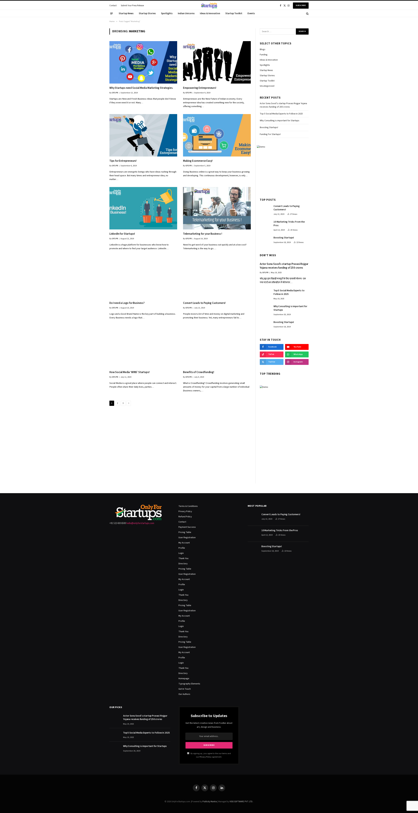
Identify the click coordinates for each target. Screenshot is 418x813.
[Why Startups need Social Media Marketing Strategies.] (143, 62)
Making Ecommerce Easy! (197, 161)
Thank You (183, 558)
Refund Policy (185, 516)
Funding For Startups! (270, 134)
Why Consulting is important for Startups (279, 120)
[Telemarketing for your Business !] (217, 208)
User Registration (187, 537)
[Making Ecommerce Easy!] (217, 135)
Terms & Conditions (188, 506)
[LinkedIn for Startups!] (143, 208)
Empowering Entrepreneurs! (199, 88)
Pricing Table (184, 532)
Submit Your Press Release (132, 5)
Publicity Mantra (209, 801)
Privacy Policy (185, 511)
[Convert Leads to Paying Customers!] (217, 277)
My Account (184, 542)
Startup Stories (147, 13)
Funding (263, 54)
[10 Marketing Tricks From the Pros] (265, 225)
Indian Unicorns (186, 13)
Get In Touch (184, 689)
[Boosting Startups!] (265, 241)
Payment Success (187, 527)
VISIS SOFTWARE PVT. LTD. (241, 801)
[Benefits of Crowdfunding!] (217, 346)
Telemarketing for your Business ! (202, 234)
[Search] (307, 13)
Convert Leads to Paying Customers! (204, 303)
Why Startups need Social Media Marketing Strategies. (141, 88)
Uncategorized (267, 86)
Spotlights (167, 13)
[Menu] (111, 13)
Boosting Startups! (269, 127)
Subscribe (301, 5)
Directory (183, 563)
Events (251, 13)
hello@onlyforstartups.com (140, 523)
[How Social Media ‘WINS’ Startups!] (143, 346)
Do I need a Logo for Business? (127, 303)
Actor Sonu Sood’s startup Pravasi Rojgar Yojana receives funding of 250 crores (283, 105)
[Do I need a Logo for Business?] (143, 277)
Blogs (262, 49)
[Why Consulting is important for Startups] (265, 309)
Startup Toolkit (233, 13)
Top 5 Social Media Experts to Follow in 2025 (281, 113)
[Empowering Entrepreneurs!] (217, 62)
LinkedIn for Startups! (122, 234)
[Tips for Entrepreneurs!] (143, 135)
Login (181, 553)
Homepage (183, 678)
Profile (181, 548)
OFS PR (115, 92)
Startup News (126, 13)
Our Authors (184, 694)
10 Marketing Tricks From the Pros (289, 223)
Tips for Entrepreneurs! (123, 161)
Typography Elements (189, 683)
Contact (113, 5)
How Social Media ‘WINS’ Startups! (129, 372)
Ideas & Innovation (210, 13)
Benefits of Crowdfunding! (198, 372)
